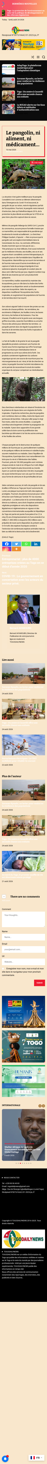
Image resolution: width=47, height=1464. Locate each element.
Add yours (6, 900)
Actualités (7, 1141)
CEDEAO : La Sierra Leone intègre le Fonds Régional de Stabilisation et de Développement (21, 1147)
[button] (40, 1106)
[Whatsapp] (26, 544)
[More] (16, 549)
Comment (6, 909)
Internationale (18, 1141)
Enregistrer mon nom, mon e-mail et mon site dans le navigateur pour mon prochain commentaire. (23, 971)
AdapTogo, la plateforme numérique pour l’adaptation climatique (29, 68)
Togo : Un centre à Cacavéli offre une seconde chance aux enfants (30, 94)
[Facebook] (6, 544)
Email (4, 944)
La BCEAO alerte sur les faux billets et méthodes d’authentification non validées (31, 109)
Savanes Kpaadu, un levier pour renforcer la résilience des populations (31, 81)
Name (4, 931)
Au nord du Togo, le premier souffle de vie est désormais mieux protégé (22, 876)
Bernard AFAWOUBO (14, 151)
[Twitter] (16, 544)
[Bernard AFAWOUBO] (23, 609)
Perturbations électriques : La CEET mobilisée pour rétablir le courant (19, 759)
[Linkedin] (35, 544)
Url (3, 956)
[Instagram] (6, 549)
